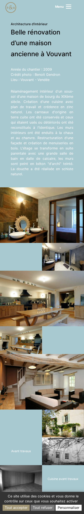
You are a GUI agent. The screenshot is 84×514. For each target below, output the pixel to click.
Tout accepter (16, 507)
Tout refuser (43, 507)
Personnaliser (68, 507)
